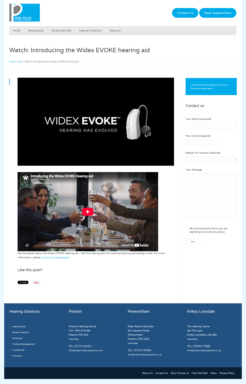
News (214, 373)
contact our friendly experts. (55, 257)
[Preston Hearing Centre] (24, 12)
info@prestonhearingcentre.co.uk (86, 350)
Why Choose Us (180, 373)
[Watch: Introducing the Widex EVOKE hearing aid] (96, 122)
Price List (17, 356)
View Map (74, 339)
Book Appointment (217, 13)
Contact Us (185, 13)
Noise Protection (20, 332)
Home (12, 61)
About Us (147, 373)
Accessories (18, 350)
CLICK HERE (197, 85)
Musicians (17, 338)
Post (20, 61)
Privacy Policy (226, 373)
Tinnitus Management (23, 344)
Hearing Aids (18, 326)
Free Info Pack (200, 373)
